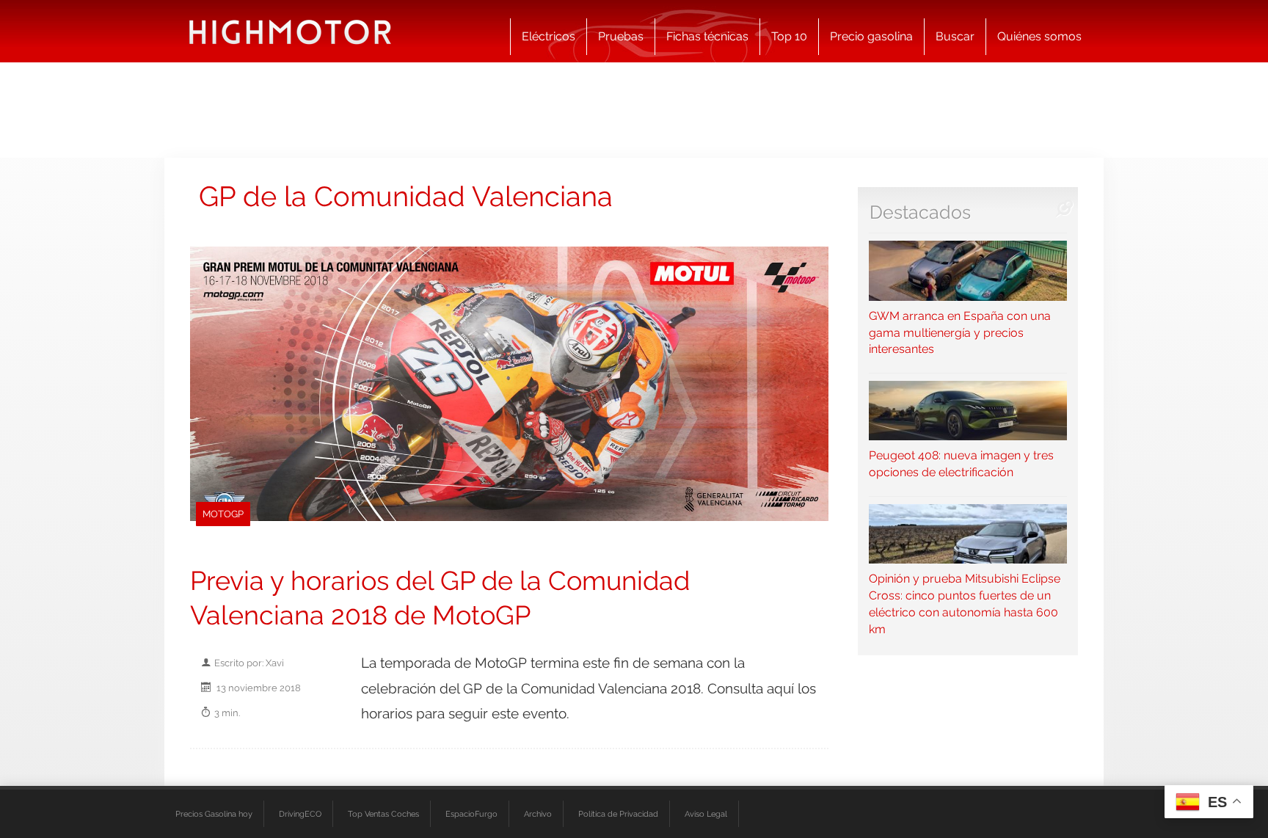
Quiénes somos (1039, 36)
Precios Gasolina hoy (213, 814)
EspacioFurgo (471, 814)
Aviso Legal (706, 814)
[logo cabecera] (290, 31)
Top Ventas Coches (383, 814)
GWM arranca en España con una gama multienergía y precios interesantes (960, 332)
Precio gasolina (871, 36)
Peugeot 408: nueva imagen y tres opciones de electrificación (961, 463)
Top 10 (789, 36)
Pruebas (621, 36)
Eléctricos (548, 36)
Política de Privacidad (618, 814)
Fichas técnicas (707, 36)
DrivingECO (300, 814)
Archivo (538, 814)
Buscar (955, 36)
